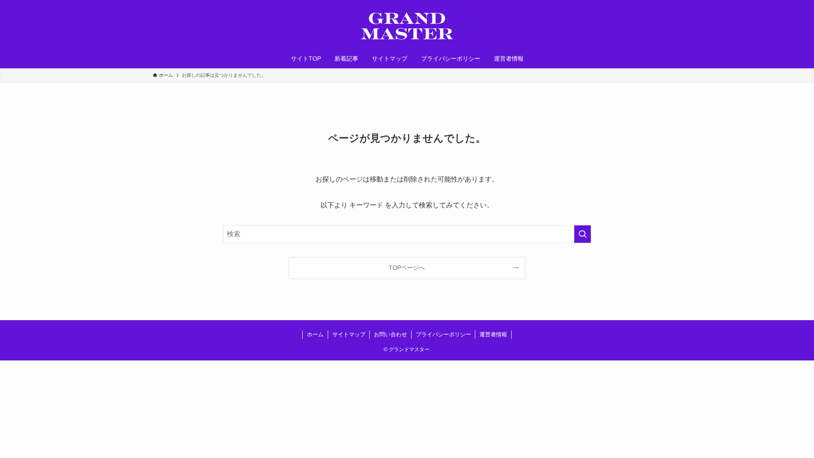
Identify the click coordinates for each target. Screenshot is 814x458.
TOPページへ (407, 267)
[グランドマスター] (407, 26)
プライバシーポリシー (443, 334)
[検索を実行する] (582, 234)
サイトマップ (348, 334)
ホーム (315, 334)
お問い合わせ (390, 334)
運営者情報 (493, 334)
